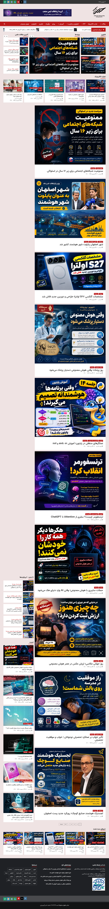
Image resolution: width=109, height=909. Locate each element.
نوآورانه (48, 24)
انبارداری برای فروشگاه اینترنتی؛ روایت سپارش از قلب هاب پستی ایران (96, 96)
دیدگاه (25, 876)
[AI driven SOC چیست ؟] (18, 744)
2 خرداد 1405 (20, 730)
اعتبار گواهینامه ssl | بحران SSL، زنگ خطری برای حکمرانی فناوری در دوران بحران (19, 816)
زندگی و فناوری (99, 367)
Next (61, 824)
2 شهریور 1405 (69, 71)
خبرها (6, 873)
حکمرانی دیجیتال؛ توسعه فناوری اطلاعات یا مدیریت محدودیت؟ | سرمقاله (94, 67)
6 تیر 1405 (21, 702)
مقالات (104, 24)
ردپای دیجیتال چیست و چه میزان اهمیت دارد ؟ (19, 728)
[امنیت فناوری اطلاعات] (24, 60)
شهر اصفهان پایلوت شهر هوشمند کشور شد (55, 66)
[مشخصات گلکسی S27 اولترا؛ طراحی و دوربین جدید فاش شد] (28, 609)
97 (65, 824)
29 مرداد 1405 (95, 519)
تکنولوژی (33, 24)
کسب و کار (15, 883)
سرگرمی (11, 876)
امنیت (17, 59)
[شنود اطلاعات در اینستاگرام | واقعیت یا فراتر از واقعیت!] (18, 773)
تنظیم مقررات (99, 168)
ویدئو (53, 24)
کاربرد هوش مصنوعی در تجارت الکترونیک (76, 95)
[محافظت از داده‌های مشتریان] (34, 86)
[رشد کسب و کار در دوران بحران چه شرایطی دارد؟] (13, 86)
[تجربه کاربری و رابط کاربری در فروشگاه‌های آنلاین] (54, 86)
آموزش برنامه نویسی (92, 440)
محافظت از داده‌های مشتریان (34, 95)
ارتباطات (76, 61)
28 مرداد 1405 (93, 593)
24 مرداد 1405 (91, 666)
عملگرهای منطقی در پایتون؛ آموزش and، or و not (70, 29)
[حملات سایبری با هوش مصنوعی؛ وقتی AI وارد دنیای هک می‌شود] (18, 655)
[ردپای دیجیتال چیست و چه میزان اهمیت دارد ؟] (18, 716)
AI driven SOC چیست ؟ (25, 756)
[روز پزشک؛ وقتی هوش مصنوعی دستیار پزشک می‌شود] (28, 621)
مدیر (101, 519)
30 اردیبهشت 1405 (23, 759)
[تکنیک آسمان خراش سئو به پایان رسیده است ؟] (24, 70)
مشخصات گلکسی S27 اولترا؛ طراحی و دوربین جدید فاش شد (72, 297)
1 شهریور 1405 (93, 299)
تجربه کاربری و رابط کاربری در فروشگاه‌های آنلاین (56, 95)
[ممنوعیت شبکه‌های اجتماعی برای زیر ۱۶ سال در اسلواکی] (28, 586)
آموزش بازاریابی (17, 88)
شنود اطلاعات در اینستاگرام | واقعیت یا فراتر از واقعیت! (19, 786)
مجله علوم (20, 880)
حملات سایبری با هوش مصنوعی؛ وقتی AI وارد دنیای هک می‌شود (70, 590)
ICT (84, 24)
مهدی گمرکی (100, 71)
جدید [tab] (30, 577)
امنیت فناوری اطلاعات (13, 61)
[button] (4, 23)
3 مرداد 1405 (92, 71)
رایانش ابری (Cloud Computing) (13, 42)
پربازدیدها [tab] (23, 577)
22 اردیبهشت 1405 (22, 789)
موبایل (101, 294)
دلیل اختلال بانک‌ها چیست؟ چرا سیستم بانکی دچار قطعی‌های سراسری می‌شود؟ (19, 699)
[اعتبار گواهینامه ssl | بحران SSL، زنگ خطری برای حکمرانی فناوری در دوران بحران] (18, 803)
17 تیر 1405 (95, 100)
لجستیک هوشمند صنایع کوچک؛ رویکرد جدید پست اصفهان (73, 813)
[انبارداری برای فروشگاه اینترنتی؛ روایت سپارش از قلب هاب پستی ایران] (96, 86)
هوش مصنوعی (24, 24)
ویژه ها (61, 61)
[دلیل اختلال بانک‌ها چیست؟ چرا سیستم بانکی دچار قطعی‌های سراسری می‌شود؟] (18, 686)
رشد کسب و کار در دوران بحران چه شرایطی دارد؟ (14, 95)
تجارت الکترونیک (92, 24)
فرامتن (100, 661)
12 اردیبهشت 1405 (19, 819)
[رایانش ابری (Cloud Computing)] (24, 42)
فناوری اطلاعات (68, 61)
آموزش (62, 24)
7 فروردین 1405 (38, 98)
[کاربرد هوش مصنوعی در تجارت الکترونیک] (75, 86)
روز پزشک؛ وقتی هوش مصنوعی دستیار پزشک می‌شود (35, 29)
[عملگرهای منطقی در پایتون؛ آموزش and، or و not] (28, 633)
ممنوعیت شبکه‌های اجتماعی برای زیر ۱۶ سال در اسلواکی (75, 171)
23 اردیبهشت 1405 (73, 98)
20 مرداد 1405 (95, 816)
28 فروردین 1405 (58, 100)
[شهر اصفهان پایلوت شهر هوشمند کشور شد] (54, 56)
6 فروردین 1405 (17, 100)
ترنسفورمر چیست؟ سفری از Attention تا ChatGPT (77, 517)
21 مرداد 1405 (93, 743)
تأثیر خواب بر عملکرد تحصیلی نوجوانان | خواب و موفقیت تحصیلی (74, 738)
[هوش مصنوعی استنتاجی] (24, 51)
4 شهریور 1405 (93, 174)
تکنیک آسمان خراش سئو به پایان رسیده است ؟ (11, 70)
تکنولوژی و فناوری (73, 24)
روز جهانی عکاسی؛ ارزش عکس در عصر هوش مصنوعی (76, 664)
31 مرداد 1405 (91, 373)
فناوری (41, 24)
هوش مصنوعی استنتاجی (12, 52)
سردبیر (75, 71)
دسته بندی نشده (32, 876)
